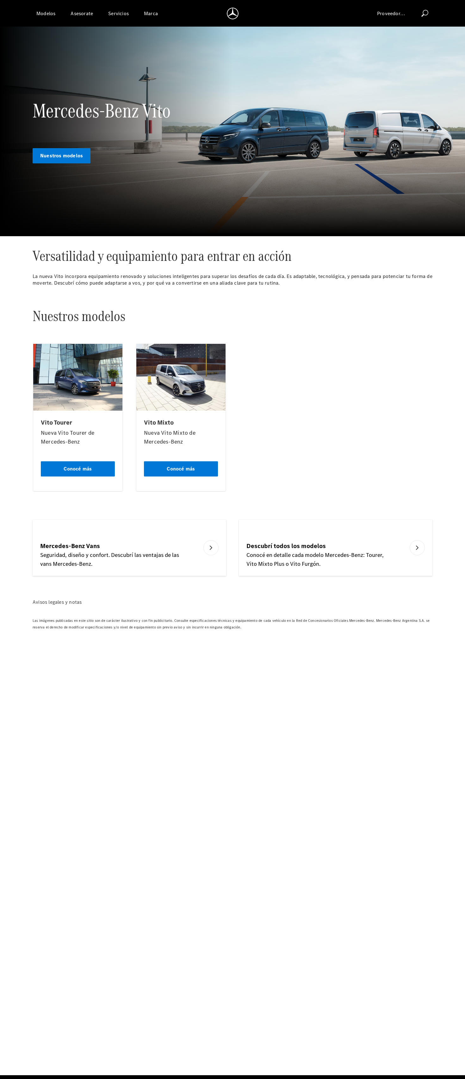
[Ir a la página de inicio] (232, 13)
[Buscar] (425, 13)
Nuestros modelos (61, 155)
